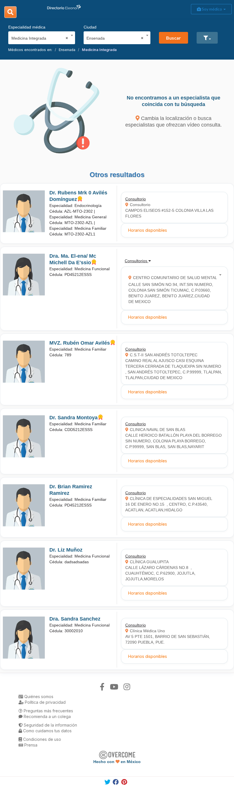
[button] (207, 38)
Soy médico (212, 9)
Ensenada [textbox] (114, 38)
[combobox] (39, 37)
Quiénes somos (38, 696)
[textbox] (172, 288)
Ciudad (90, 27)
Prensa (30, 745)
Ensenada (67, 50)
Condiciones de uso (41, 739)
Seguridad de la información (50, 725)
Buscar (173, 37)
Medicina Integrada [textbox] (39, 38)
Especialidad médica (26, 27)
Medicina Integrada (99, 50)
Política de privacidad (45, 702)
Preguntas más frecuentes (48, 710)
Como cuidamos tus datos (47, 730)
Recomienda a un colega (47, 716)
